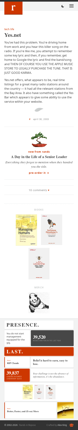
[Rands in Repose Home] (13, 8)
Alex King (62, 425)
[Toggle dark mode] (63, 6)
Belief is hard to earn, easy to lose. (50, 362)
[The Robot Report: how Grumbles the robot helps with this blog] (71, 425)
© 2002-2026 (11, 425)
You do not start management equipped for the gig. (16, 338)
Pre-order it (39, 172)
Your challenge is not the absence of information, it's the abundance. (50, 375)
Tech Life (9, 29)
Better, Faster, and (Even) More (23, 411)
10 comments (38, 190)
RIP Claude (13, 363)
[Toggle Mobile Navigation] (71, 6)
